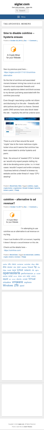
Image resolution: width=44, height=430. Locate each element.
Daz (25, 40)
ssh (10, 279)
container (20, 264)
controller (27, 264)
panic (11, 190)
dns (4, 267)
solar (28, 276)
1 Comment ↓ (33, 40)
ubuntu (19, 279)
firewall (25, 188)
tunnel (13, 279)
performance (27, 273)
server (15, 276)
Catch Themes (28, 427)
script (10, 276)
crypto (36, 186)
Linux (20, 269)
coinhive (30, 186)
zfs (16, 285)
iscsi (14, 270)
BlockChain (14, 186)
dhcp (33, 264)
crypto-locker (8, 188)
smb (24, 276)
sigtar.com (22, 4)
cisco (14, 264)
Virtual (31, 278)
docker (9, 267)
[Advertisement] (22, 311)
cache (5, 264)
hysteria (37, 188)
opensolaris (11, 272)
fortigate (31, 188)
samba (5, 276)
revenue (17, 257)
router (38, 273)
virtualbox (7, 282)
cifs (9, 264)
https (4, 270)
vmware (17, 281)
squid (5, 279)
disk (37, 264)
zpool (22, 285)
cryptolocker (17, 188)
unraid (25, 279)
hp (35, 266)
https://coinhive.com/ (12, 250)
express (24, 267)
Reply (16, 190)
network (27, 270)
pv (34, 273)
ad (24, 255)
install (9, 270)
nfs (33, 270)
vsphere (28, 282)
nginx (37, 270)
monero (6, 190)
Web (19, 186)
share (20, 276)
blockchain (29, 255)
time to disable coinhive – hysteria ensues (19, 35)
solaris (33, 276)
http (39, 267)
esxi (19, 267)
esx (14, 267)
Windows (8, 285)
